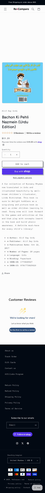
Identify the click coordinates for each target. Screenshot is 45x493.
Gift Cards (10, 362)
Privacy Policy (12, 403)
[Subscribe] (35, 425)
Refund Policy (12, 391)
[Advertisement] (22, 36)
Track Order (11, 357)
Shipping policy (13, 487)
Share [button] (7, 273)
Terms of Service (13, 409)
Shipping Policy (13, 397)
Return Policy (12, 385)
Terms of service (32, 484)
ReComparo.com (18, 479)
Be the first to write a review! (22, 330)
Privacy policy (15, 484)
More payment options (22, 178)
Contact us (10, 368)
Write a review (33, 133)
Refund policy (34, 480)
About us (9, 351)
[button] (5, 9)
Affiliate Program (14, 374)
